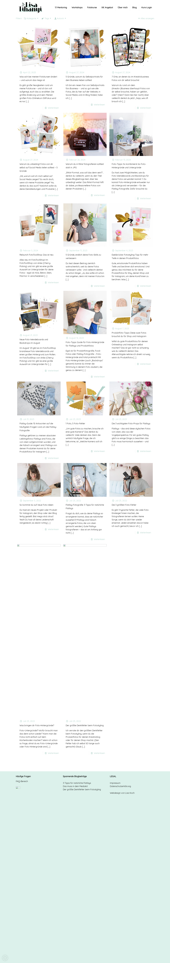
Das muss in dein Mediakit (75, 786)
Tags (47, 18)
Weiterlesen (53, 108)
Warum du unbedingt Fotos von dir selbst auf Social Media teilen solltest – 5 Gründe (39, 167)
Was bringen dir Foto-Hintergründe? (37, 725)
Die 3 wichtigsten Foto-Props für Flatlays (131, 423)
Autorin (60, 18)
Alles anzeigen (147, 18)
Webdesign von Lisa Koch (122, 793)
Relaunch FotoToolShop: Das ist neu (36, 254)
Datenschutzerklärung (120, 786)
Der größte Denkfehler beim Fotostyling (85, 725)
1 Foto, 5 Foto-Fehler (75, 423)
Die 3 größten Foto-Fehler (124, 505)
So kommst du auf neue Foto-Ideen (36, 505)
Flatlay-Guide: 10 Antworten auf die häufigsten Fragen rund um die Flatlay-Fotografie (38, 427)
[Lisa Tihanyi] (30, 7)
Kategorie (31, 18)
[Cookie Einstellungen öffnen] (5, 960)
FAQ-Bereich (22, 781)
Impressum (115, 783)
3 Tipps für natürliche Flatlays (77, 783)
